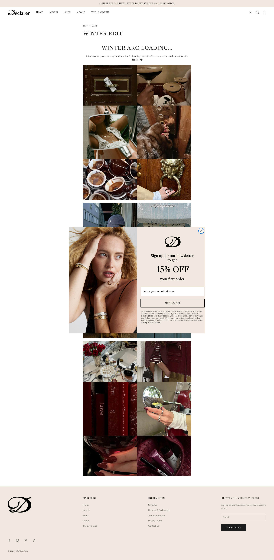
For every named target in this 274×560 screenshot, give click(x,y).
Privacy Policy (147, 322)
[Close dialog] (201, 231)
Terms (157, 322)
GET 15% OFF (172, 303)
